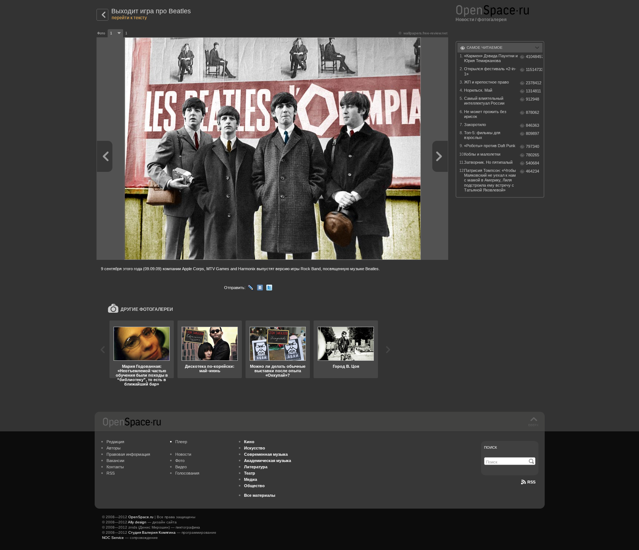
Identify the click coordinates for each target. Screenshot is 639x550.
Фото (180, 460)
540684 (532, 163)
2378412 (533, 83)
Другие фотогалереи (147, 309)
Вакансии (115, 460)
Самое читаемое (485, 47)
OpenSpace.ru (140, 517)
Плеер (181, 441)
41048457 (534, 56)
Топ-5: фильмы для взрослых (482, 135)
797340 (532, 146)
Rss (531, 482)
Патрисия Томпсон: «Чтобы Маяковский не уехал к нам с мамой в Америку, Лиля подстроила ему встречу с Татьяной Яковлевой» (490, 180)
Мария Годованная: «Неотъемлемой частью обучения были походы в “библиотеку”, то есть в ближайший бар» (142, 375)
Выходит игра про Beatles (151, 11)
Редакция (115, 441)
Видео (181, 467)
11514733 (534, 69)
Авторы (113, 448)
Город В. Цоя (346, 366)
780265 (532, 155)
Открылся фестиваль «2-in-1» (490, 71)
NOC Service (113, 538)
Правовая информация (128, 454)
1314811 (533, 91)
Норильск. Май (478, 90)
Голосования (187, 473)
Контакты (115, 467)
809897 (532, 133)
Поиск (490, 447)
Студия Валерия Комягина (152, 532)
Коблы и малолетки (482, 154)
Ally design (137, 522)
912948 (532, 99)
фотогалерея (492, 19)
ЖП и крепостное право (486, 82)
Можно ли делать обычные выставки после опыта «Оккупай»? (277, 370)
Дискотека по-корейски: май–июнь (209, 368)
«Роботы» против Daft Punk (489, 145)
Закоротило (475, 124)
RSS (110, 473)
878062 (532, 112)
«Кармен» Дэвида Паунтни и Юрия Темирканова (491, 58)
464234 (532, 171)
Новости (465, 19)
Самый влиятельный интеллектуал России (484, 100)
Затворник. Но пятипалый (488, 162)
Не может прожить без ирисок (485, 114)
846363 (532, 125)
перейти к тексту (129, 17)
